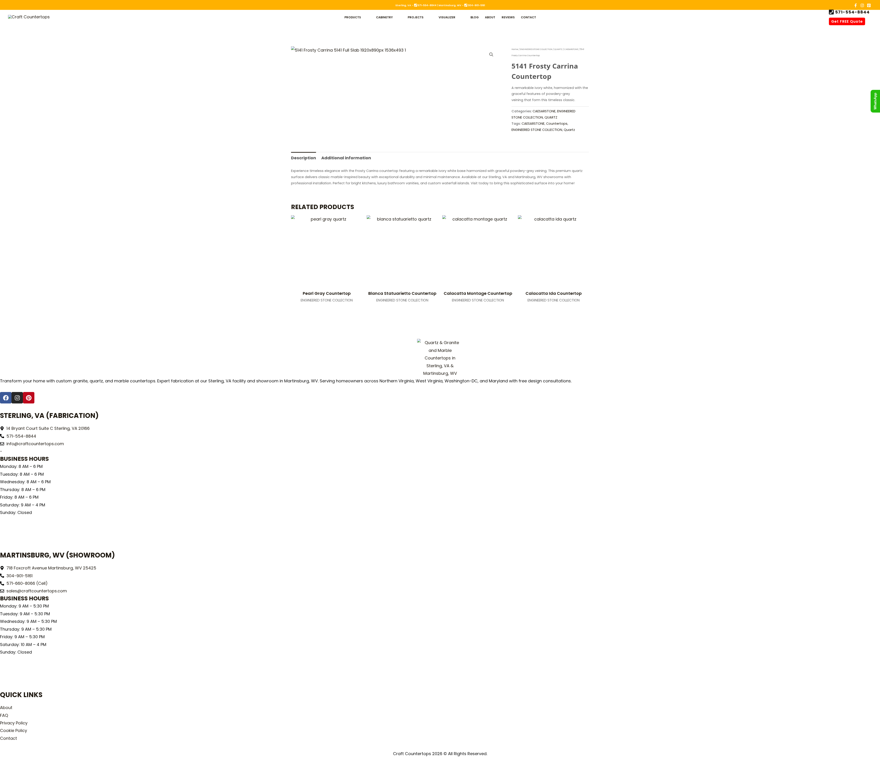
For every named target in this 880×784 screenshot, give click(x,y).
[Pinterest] (869, 5)
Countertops (556, 123)
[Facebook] (856, 5)
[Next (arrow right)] (17, 780)
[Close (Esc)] (41, 770)
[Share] (29, 770)
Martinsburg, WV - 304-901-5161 (462, 5)
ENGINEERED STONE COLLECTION (536, 49)
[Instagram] (862, 5)
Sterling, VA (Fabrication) (49, 415)
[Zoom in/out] (5, 770)
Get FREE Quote (847, 21)
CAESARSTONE (571, 49)
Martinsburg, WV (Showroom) (57, 555)
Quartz (569, 129)
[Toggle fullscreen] (17, 770)
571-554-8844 (852, 12)
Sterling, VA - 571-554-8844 (416, 5)
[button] (363, 17)
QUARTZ (558, 49)
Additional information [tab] (346, 158)
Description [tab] (303, 158)
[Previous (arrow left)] (5, 780)
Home (515, 49)
